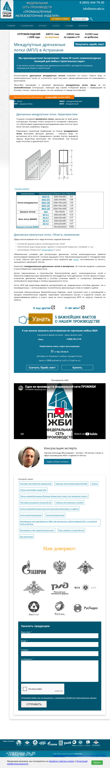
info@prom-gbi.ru (93, 8)
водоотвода (47, 250)
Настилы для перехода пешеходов (35, 484)
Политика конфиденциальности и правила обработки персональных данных (76, 755)
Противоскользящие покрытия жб (35, 502)
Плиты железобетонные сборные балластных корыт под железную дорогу (54, 496)
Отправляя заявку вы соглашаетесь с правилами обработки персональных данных (59, 698)
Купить (77, 367)
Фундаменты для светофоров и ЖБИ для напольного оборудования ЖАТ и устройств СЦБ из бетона (58, 522)
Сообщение (27, 659)
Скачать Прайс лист (42, 367)
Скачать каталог (22, 189)
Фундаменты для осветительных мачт (37, 530)
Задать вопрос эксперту (57, 462)
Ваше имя (26, 632)
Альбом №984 (51, 97)
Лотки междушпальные (31, 515)
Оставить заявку (60, 19)
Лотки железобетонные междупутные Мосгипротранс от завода (49, 509)
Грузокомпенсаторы (55, 515)
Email (24, 641)
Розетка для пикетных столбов (69, 502)
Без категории (26, 537)
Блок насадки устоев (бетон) (71, 530)
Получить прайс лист (89, 44)
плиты (76, 259)
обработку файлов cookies (61, 761)
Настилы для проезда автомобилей (71, 484)
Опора (94, 484)
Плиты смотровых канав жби (33, 490)
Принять (97, 763)
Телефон (25, 650)
